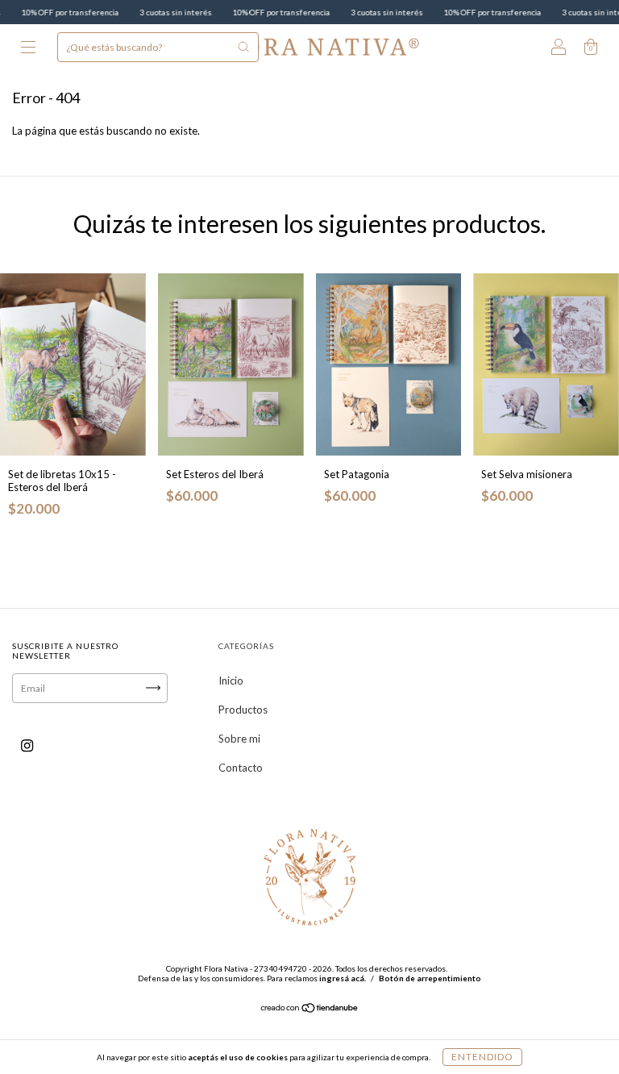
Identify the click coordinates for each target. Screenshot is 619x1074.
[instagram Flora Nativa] (27, 745)
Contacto (240, 767)
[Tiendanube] (310, 1009)
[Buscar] (243, 46)
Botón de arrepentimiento (430, 978)
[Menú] (28, 48)
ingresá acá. (342, 978)
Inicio (230, 680)
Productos (243, 709)
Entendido (482, 1057)
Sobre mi (239, 738)
